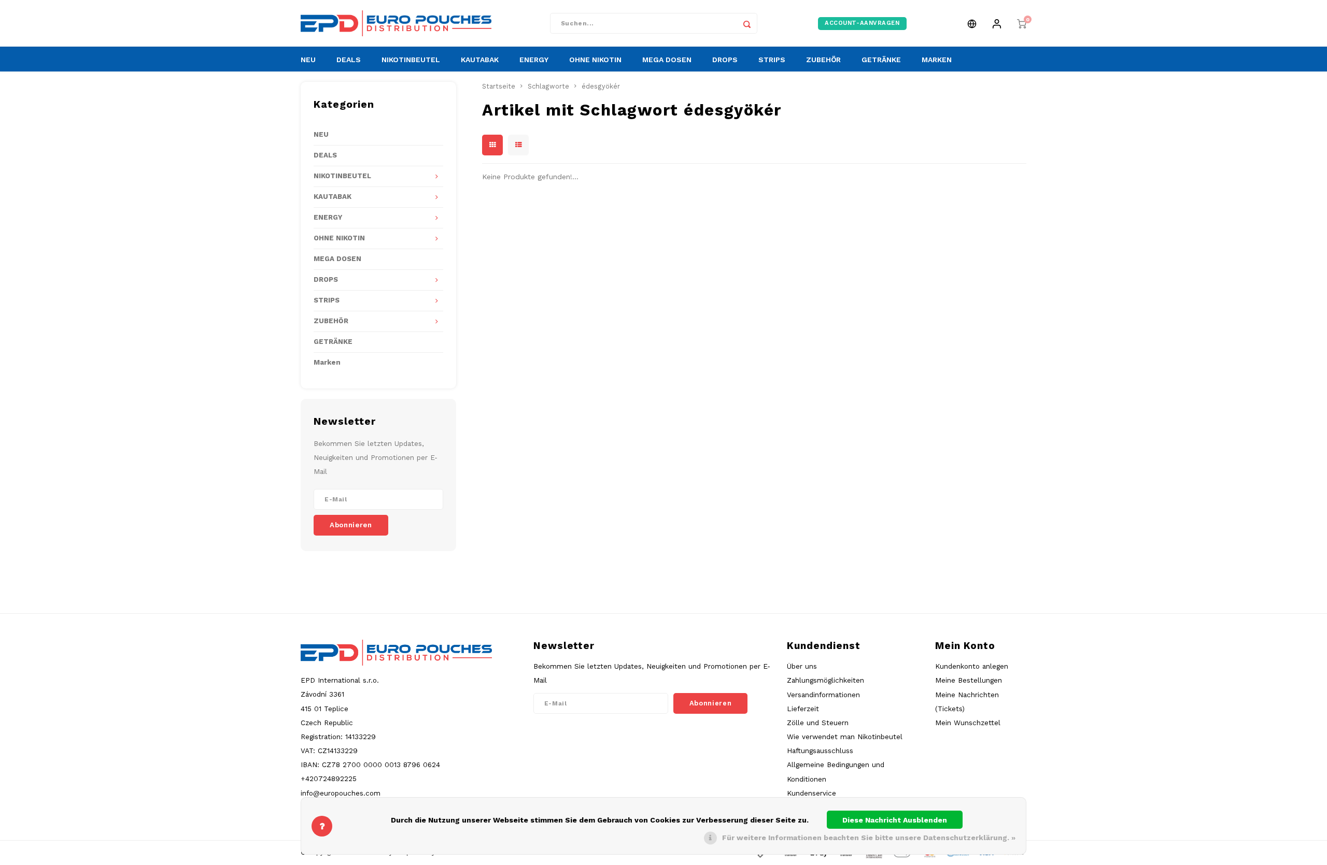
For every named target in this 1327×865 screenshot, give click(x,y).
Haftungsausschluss (820, 750)
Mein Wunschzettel (967, 722)
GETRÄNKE (881, 59)
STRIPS (771, 59)
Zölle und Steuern (818, 722)
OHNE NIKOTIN (595, 59)
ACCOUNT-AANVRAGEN (862, 23)
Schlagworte (548, 86)
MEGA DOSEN (666, 59)
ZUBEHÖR (823, 59)
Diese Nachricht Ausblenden (894, 820)
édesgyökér (601, 86)
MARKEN (937, 59)
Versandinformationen (823, 694)
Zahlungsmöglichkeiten (825, 680)
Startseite (498, 86)
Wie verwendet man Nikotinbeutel (844, 736)
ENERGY (533, 59)
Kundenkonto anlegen (971, 666)
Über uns (802, 666)
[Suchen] (747, 23)
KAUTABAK (480, 59)
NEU (308, 59)
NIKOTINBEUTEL (411, 59)
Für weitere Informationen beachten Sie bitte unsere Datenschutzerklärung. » (868, 837)
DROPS (725, 59)
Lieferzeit (803, 708)
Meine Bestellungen (968, 680)
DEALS (348, 59)
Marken (327, 362)
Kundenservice (811, 793)
